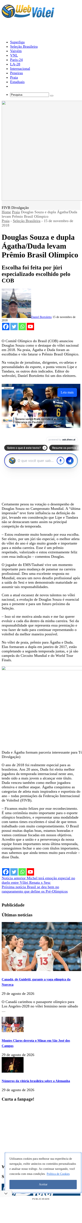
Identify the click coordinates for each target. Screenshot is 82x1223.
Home (6, 212)
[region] (43, 1173)
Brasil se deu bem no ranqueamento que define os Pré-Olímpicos (35, 889)
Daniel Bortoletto (41, 317)
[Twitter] (14, 326)
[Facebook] (5, 326)
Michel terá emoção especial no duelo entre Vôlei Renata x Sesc (38, 880)
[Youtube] (30, 326)
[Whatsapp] (22, 326)
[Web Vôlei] (28, 16)
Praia (16, 212)
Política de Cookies (58, 1173)
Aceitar (43, 1184)
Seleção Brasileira (26, 221)
